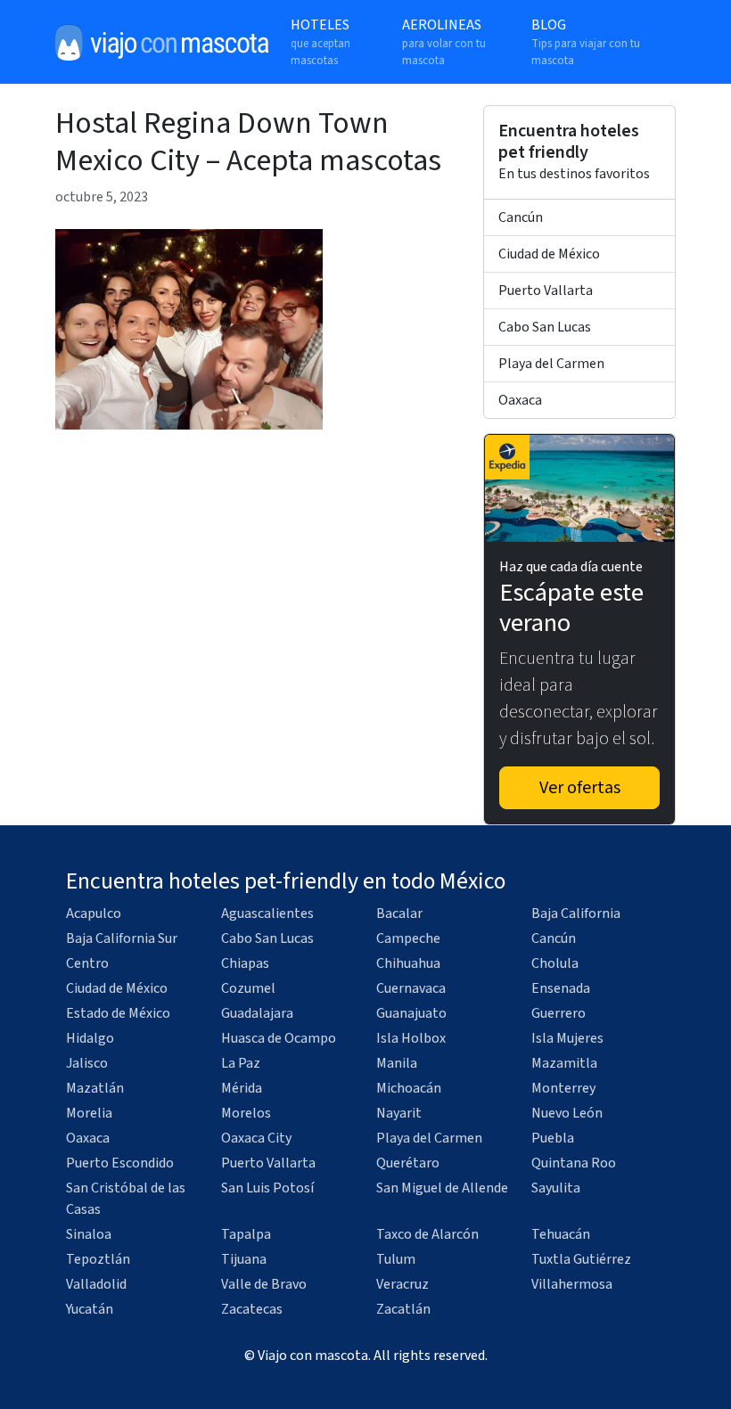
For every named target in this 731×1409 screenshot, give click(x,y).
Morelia (89, 1113)
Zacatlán (403, 1309)
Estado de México (118, 1013)
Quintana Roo (573, 1163)
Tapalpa (246, 1234)
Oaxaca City (256, 1138)
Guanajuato (411, 1013)
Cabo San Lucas (544, 327)
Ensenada (560, 988)
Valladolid (96, 1284)
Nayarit (399, 1113)
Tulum (395, 1259)
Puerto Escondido (120, 1163)
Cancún (520, 217)
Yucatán (89, 1309)
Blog (585, 42)
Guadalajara (257, 1013)
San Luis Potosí (267, 1188)
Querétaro (407, 1163)
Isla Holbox (411, 1038)
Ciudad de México (549, 254)
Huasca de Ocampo (278, 1038)
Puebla (552, 1138)
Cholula (555, 963)
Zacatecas (252, 1309)
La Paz (240, 1063)
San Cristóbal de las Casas (125, 1198)
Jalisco (87, 1063)
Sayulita (555, 1188)
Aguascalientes (267, 913)
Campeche (408, 938)
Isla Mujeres (567, 1038)
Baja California (575, 913)
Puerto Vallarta (545, 290)
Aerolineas (444, 42)
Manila (396, 1063)
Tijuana (244, 1259)
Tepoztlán (98, 1259)
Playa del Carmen (551, 363)
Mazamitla (564, 1063)
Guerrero (558, 1013)
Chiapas (245, 963)
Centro (87, 963)
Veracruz (402, 1284)
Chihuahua (408, 963)
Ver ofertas (579, 787)
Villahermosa (571, 1284)
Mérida (241, 1088)
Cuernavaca (411, 988)
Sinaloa (88, 1234)
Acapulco (93, 913)
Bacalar (399, 913)
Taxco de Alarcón (427, 1234)
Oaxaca (520, 400)
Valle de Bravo (264, 1284)
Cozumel (248, 988)
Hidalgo (90, 1038)
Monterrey (563, 1088)
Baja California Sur (121, 938)
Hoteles (320, 42)
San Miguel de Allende (442, 1188)
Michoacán (408, 1088)
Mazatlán (95, 1088)
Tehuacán (560, 1234)
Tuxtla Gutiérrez (581, 1259)
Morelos (246, 1113)
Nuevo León (567, 1113)
